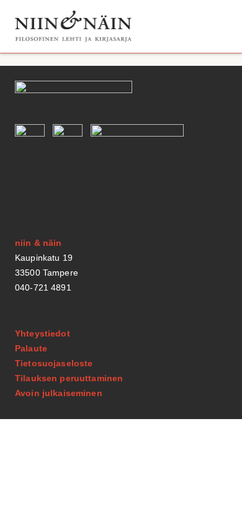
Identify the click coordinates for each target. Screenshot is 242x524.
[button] (213, 26)
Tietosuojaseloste (53, 363)
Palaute (31, 348)
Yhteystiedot (42, 333)
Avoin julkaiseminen (58, 393)
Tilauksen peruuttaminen (69, 378)
